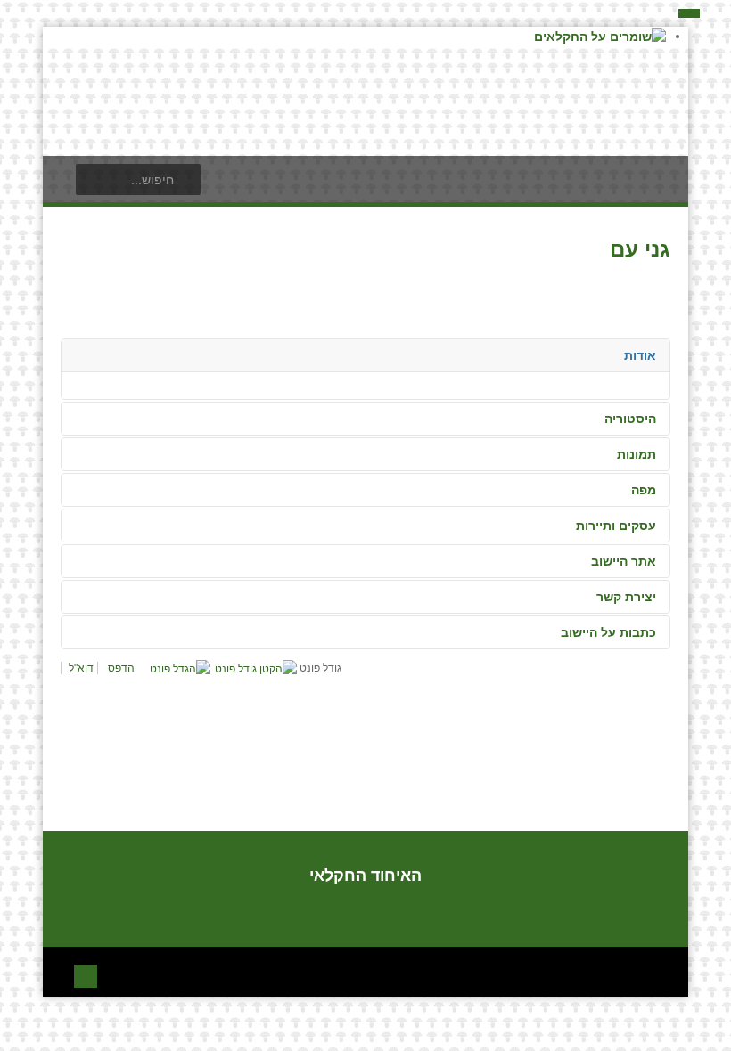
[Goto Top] (85, 974)
